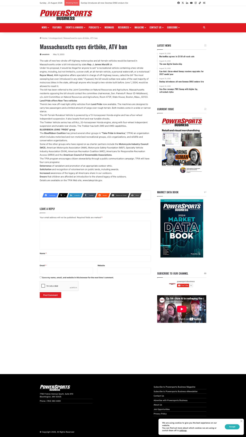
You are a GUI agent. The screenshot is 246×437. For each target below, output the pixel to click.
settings (183, 430)
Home (44, 38)
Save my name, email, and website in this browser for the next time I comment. (78, 277)
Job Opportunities (162, 409)
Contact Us (159, 396)
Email (43, 265)
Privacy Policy (160, 414)
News (44, 27)
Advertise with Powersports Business (170, 400)
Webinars (109, 27)
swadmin (45, 54)
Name (43, 253)
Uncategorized (55, 38)
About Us (158, 405)
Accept (232, 426)
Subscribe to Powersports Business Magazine (174, 387)
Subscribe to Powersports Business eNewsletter (176, 391)
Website (101, 265)
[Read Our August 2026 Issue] (181, 145)
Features (57, 27)
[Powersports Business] (66, 15)
